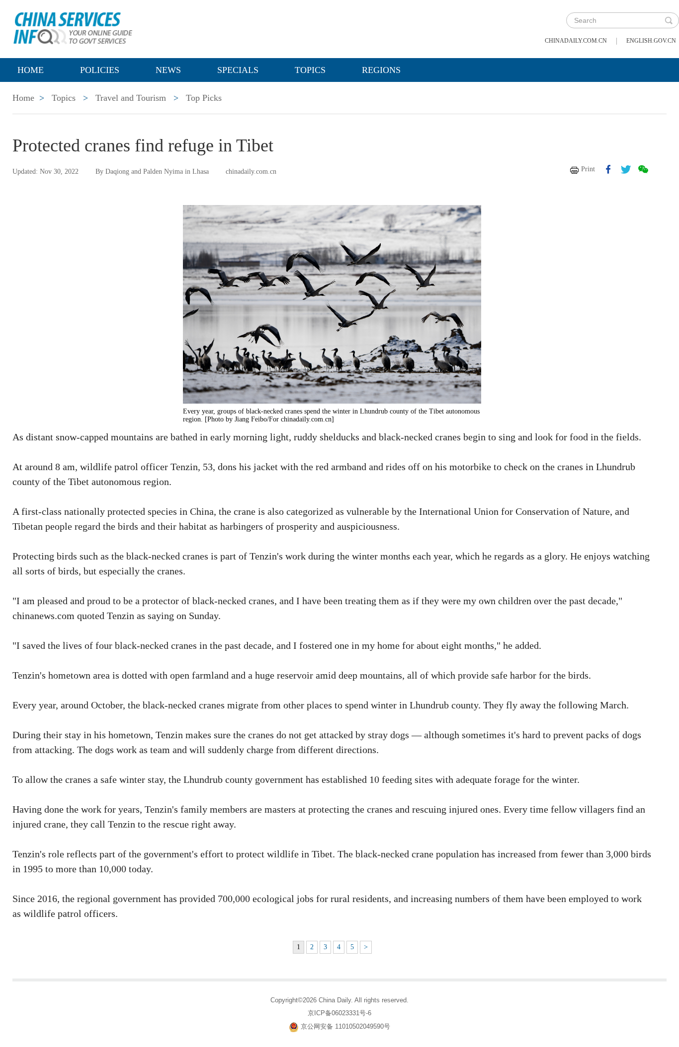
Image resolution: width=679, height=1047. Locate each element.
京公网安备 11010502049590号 (345, 1027)
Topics (310, 70)
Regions (381, 70)
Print (588, 169)
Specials (237, 70)
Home (30, 70)
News (168, 70)
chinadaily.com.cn (576, 40)
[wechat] (643, 169)
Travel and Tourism (130, 98)
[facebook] (608, 169)
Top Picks (204, 98)
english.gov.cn (651, 40)
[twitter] (626, 169)
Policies (99, 70)
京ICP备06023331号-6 (339, 1013)
